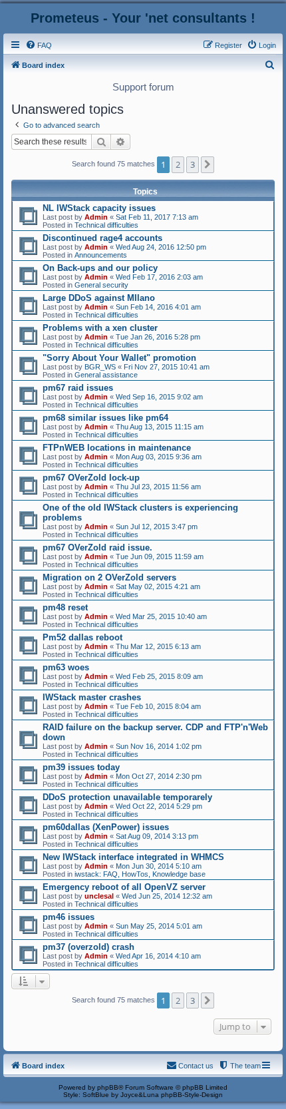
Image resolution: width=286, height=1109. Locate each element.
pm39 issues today (81, 767)
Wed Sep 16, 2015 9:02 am (159, 397)
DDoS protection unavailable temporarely (127, 797)
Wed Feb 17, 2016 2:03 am (159, 277)
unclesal (99, 896)
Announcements (100, 255)
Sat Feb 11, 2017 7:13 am (157, 217)
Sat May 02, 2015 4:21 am (158, 586)
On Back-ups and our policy (100, 268)
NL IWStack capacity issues (99, 208)
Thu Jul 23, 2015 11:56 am (158, 487)
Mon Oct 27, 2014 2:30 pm (159, 776)
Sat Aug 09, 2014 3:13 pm (157, 836)
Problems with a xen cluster (100, 328)
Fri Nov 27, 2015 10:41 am (167, 367)
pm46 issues (68, 917)
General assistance (106, 375)
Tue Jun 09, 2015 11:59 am (160, 556)
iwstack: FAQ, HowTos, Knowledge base (140, 874)
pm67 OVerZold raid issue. (97, 548)
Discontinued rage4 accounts (102, 238)
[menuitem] (38, 45)
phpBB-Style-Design (192, 1094)
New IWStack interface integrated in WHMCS (133, 857)
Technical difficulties (106, 225)
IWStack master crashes (92, 697)
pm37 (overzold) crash (88, 947)
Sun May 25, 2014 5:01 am (159, 926)
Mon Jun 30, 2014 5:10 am (159, 866)
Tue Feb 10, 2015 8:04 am (158, 706)
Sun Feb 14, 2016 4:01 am (158, 307)
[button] (207, 164)
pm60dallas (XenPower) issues (106, 827)
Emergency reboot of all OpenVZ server (124, 887)
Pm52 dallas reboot (82, 637)
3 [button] (192, 164)
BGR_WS (100, 367)
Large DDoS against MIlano (99, 298)
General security (101, 285)
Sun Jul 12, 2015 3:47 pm (157, 527)
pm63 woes (66, 667)
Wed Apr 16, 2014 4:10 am (158, 956)
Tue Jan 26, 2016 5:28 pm (158, 337)
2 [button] (178, 164)
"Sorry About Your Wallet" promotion (119, 358)
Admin (96, 217)
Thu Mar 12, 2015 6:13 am (158, 646)
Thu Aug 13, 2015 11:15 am (160, 427)
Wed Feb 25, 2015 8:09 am (159, 676)
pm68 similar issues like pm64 (105, 418)
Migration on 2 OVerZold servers (109, 577)
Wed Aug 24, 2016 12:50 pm (161, 247)
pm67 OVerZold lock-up (91, 478)
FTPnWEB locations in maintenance (117, 448)
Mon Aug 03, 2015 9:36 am (159, 457)
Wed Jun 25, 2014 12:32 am (167, 896)
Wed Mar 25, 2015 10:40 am (161, 616)
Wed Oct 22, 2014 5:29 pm (159, 806)
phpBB (107, 1087)
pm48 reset (65, 607)
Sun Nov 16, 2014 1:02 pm (159, 746)
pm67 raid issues (78, 388)
